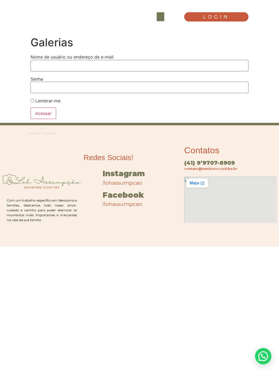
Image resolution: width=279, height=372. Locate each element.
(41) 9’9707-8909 (209, 163)
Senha (37, 79)
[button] (160, 16)
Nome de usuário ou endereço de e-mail (72, 57)
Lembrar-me (47, 101)
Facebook (123, 195)
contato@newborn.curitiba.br (210, 169)
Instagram (123, 173)
